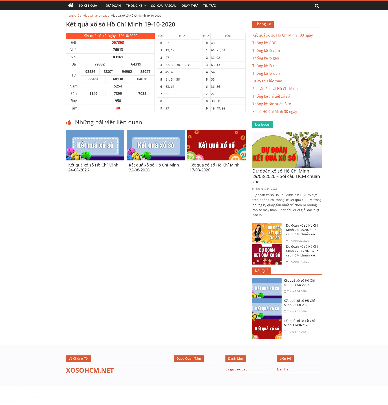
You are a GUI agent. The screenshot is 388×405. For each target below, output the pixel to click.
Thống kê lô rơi (265, 65)
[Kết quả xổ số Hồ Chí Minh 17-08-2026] (216, 132)
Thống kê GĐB (264, 42)
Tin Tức (209, 5)
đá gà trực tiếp (236, 369)
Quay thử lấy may (267, 81)
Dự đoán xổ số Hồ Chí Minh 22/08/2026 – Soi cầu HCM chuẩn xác (302, 250)
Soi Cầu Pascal (163, 5)
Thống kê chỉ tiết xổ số (271, 96)
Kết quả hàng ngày (94, 15)
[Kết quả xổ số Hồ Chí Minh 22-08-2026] (156, 132)
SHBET (5, 388)
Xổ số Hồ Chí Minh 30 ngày (274, 111)
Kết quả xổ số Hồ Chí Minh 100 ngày (282, 35)
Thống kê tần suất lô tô (271, 103)
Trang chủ (72, 15)
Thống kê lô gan (265, 58)
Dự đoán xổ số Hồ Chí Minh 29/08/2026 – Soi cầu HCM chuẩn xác (286, 176)
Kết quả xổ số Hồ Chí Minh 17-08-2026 (215, 167)
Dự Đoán (113, 5)
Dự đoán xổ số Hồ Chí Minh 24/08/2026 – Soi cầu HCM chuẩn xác (302, 229)
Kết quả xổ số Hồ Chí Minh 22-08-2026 (154, 167)
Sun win (6, 401)
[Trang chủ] (71, 5)
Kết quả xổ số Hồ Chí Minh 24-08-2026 (93, 167)
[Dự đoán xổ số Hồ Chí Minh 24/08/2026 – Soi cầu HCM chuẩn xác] (268, 225)
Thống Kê (134, 5)
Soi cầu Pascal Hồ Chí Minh (275, 88)
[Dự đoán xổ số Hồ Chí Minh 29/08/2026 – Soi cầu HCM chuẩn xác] (287, 134)
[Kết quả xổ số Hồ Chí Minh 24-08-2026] (95, 132)
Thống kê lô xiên (266, 73)
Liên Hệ (282, 369)
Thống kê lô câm (266, 50)
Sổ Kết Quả (88, 5)
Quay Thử (189, 5)
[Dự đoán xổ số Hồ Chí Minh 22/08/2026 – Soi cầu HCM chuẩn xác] (268, 247)
